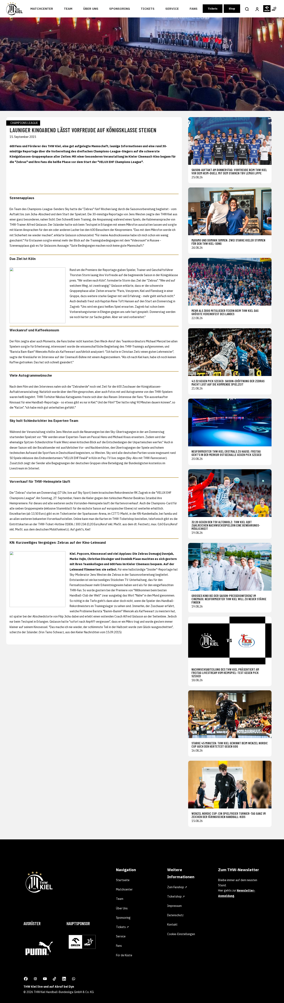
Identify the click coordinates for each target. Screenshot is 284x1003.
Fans (194, 9)
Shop (232, 8)
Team (68, 9)
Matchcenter (41, 9)
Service (172, 9)
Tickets (147, 9)
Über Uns (90, 9)
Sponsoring (119, 9)
